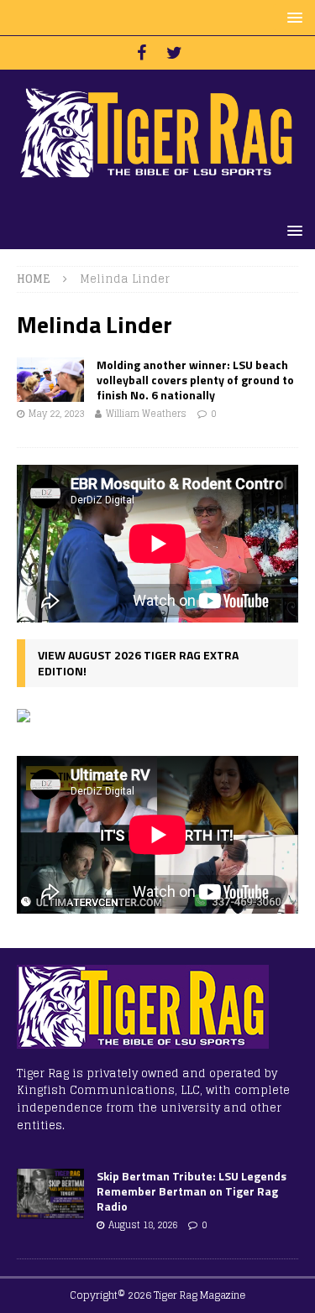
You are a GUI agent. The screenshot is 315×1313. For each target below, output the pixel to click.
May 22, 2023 (56, 413)
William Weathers (146, 413)
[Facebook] (141, 53)
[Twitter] (174, 53)
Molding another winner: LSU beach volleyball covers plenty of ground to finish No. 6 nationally (195, 380)
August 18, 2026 (142, 1225)
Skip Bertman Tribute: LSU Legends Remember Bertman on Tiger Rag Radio (191, 1191)
